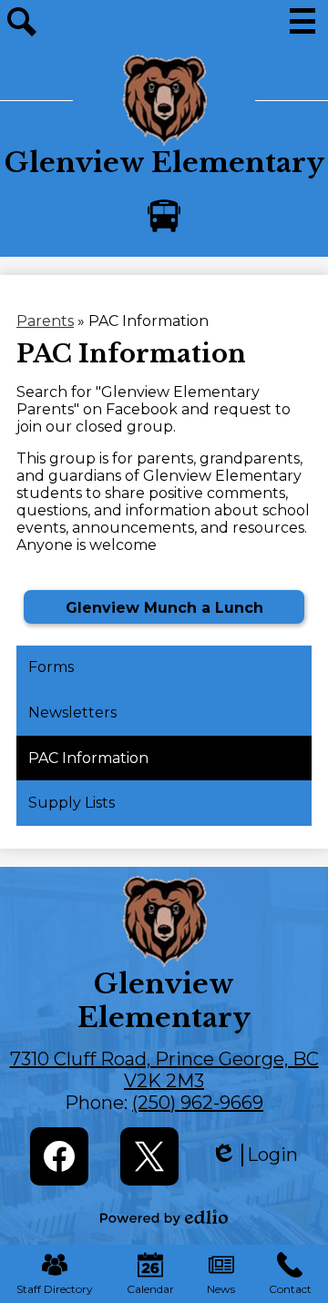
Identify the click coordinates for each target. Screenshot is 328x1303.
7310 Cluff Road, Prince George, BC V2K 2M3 (164, 1070)
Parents (45, 321)
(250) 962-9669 (197, 1103)
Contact (290, 1289)
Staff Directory (54, 1289)
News (221, 1289)
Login (254, 1155)
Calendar (150, 1289)
